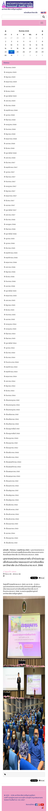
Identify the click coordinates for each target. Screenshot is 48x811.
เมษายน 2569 (10, 86)
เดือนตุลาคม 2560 (11, 438)
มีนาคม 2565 (9, 310)
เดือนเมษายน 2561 (11, 524)
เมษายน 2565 (10, 319)
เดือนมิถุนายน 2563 (12, 500)
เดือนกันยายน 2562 (12, 419)
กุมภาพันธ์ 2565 (10, 291)
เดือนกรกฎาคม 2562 (12, 405)
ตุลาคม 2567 (10, 172)
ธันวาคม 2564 (10, 357)
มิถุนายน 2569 (10, 77)
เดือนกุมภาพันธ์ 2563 (12, 433)
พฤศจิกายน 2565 (11, 253)
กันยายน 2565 (10, 338)
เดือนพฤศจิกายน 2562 (13, 467)
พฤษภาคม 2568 (11, 139)
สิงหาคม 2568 (10, 129)
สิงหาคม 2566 (10, 281)
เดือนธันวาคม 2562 (12, 457)
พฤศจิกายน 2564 (11, 371)
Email (42, 578)
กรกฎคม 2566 (10, 224)
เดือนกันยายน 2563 (12, 424)
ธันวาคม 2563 (10, 352)
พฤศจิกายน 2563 (11, 367)
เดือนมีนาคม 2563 (11, 505)
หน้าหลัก (6, 550)
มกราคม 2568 (10, 158)
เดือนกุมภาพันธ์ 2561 (12, 429)
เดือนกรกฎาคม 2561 (12, 400)
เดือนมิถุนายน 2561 (11, 490)
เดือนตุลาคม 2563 (11, 538)
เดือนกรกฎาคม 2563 (12, 410)
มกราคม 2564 (10, 381)
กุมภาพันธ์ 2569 (11, 96)
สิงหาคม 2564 (10, 395)
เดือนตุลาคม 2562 (11, 448)
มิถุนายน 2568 (10, 134)
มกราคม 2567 (10, 215)
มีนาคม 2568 (9, 148)
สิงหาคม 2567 (10, 181)
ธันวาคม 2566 (10, 219)
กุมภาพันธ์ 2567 (10, 210)
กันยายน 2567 (10, 177)
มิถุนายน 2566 (10, 272)
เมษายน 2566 (10, 286)
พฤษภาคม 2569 (11, 82)
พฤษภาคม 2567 (11, 196)
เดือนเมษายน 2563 (11, 528)
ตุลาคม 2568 (10, 115)
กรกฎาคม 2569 (10, 72)
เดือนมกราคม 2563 (12, 486)
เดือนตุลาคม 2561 (11, 443)
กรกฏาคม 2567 (10, 186)
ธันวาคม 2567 (10, 162)
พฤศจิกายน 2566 (11, 257)
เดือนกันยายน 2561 (11, 414)
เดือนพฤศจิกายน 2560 (13, 462)
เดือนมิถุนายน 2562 (12, 495)
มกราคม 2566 (10, 267)
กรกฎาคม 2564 (10, 324)
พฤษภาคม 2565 (11, 295)
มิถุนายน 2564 (10, 386)
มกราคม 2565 (10, 300)
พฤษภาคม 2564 (11, 376)
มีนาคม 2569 (9, 91)
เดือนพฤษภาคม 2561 (12, 471)
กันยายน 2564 (10, 333)
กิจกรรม (6, 63)
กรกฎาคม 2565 (10, 329)
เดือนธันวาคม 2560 (12, 452)
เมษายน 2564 (10, 533)
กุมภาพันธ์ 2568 (11, 153)
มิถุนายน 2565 (10, 305)
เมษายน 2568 (10, 143)
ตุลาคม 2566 (10, 243)
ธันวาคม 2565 (10, 248)
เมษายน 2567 (10, 205)
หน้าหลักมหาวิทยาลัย (31, 12)
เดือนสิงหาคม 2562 (12, 514)
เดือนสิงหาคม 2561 (12, 509)
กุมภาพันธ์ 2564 (10, 343)
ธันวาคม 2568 (10, 105)
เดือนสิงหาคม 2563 (12, 519)
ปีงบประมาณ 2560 (12, 362)
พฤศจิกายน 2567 (11, 167)
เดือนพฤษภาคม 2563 (12, 476)
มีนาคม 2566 (9, 276)
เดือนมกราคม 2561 (11, 481)
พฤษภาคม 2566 (11, 262)
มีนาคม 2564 (9, 391)
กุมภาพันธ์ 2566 (11, 234)
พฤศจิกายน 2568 (11, 110)
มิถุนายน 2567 (10, 191)
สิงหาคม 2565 (10, 314)
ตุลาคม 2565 (10, 238)
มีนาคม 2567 (9, 200)
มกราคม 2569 (10, 101)
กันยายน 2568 (10, 120)
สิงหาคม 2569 (10, 67)
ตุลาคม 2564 (10, 348)
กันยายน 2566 (10, 229)
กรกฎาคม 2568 (10, 124)
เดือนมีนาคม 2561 (11, 543)
